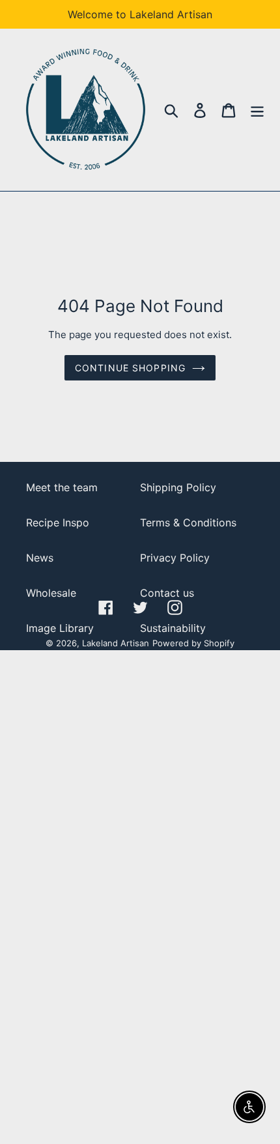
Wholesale (51, 592)
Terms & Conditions (188, 522)
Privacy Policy (175, 557)
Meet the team (62, 487)
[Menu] (257, 109)
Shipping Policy (178, 487)
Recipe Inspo (57, 522)
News (39, 557)
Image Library (60, 628)
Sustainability (173, 628)
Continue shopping (130, 367)
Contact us (167, 592)
